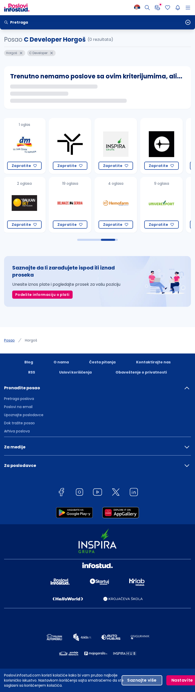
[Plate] (157, 7)
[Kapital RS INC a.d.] (165, 146)
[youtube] (97, 493)
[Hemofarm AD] (74, 205)
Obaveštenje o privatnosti (141, 372)
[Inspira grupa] (74, 146)
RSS (31, 372)
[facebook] (61, 493)
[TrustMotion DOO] (28, 146)
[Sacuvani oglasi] (167, 7)
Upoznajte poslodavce (23, 414)
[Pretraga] (147, 7)
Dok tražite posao (19, 423)
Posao (9, 340)
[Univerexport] (119, 205)
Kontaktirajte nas (153, 362)
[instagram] (79, 493)
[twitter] (116, 493)
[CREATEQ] (119, 146)
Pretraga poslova (19, 398)
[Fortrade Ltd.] (165, 205)
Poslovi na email (18, 406)
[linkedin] (134, 493)
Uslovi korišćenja (75, 372)
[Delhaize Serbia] (28, 205)
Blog (28, 362)
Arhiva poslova (17, 431)
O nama (61, 362)
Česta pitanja (102, 362)
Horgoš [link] (31, 340)
